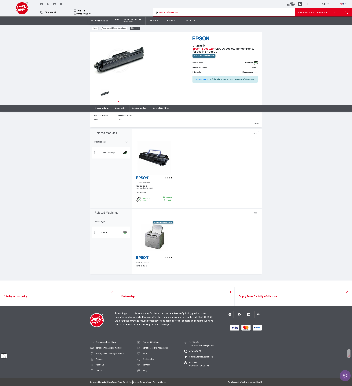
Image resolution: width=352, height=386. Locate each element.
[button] (118, 101)
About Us (100, 365)
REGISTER (291, 5)
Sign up (205, 79)
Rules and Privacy (160, 382)
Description (120, 108)
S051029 (135, 28)
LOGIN (292, 3)
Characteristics (102, 108)
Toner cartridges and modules (114, 28)
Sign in (199, 79)
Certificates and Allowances (155, 348)
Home (95, 28)
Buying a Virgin (146, 199)
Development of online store (240, 382)
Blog (145, 370)
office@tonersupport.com (201, 357)
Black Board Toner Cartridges (119, 382)
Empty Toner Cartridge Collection (111, 353)
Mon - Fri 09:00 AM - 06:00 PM (199, 364)
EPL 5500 (141, 265)
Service (99, 359)
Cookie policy (148, 359)
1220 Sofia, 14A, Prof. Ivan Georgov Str (201, 344)
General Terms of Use (142, 382)
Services (146, 365)
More (257, 123)
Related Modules (139, 108)
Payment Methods (151, 342)
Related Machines (161, 108)
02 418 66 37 (195, 351)
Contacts (100, 370)
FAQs (145, 353)
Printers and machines (106, 342)
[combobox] (224, 12)
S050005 (141, 186)
